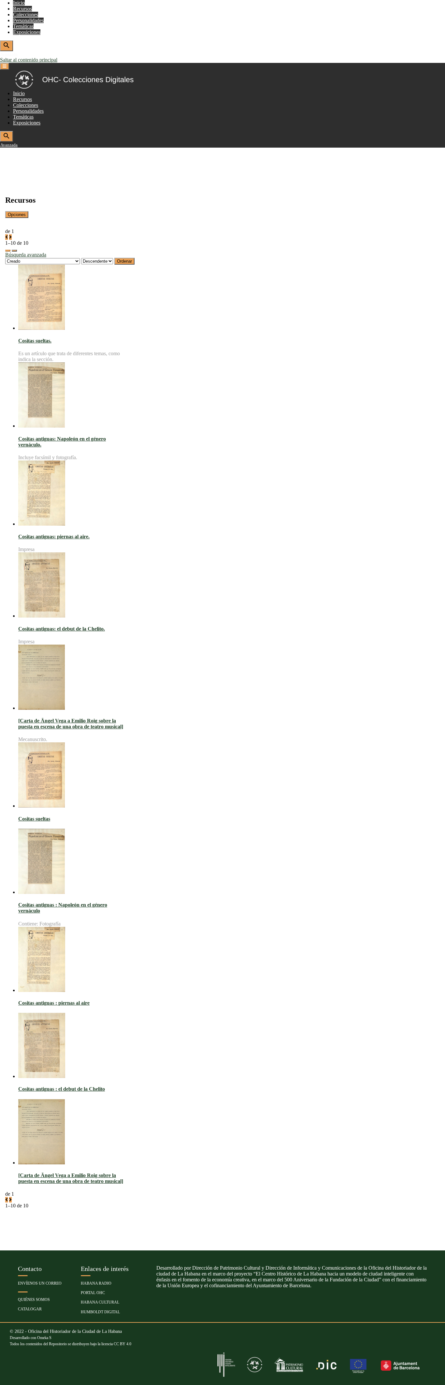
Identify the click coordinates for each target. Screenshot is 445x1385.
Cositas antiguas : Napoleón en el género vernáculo (62, 907)
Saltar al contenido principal (28, 60)
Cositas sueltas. (34, 340)
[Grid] (7, 251)
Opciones (17, 214)
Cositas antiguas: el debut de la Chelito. (61, 629)
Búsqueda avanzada (25, 254)
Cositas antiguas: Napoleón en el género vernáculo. (62, 441)
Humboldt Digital (100, 1312)
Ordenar (124, 261)
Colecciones (25, 14)
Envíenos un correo (40, 1283)
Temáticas (23, 26)
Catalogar (30, 1309)
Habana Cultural (100, 1302)
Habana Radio (96, 1283)
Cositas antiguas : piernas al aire (54, 1003)
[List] (14, 251)
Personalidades (28, 20)
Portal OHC (93, 1292)
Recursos (22, 8)
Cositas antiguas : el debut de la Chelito (61, 1089)
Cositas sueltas (34, 819)
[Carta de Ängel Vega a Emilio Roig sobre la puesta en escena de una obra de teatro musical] (70, 723)
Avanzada (9, 54)
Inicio (19, 3)
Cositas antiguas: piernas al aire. (54, 536)
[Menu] (4, 66)
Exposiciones (26, 32)
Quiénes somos (34, 1299)
